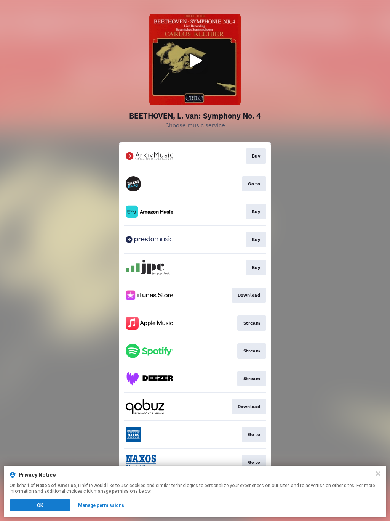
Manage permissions (101, 505)
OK (40, 505)
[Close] (378, 474)
